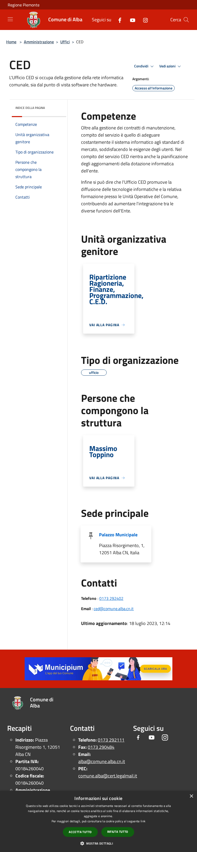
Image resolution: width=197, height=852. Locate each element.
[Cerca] (186, 20)
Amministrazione (39, 42)
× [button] (191, 796)
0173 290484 (101, 747)
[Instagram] (143, 19)
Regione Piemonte (24, 5)
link (143, 821)
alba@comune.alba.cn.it (101, 761)
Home (11, 42)
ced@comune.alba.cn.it (114, 608)
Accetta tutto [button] (80, 831)
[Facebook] (118, 19)
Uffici (65, 42)
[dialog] (98, 821)
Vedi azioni (167, 66)
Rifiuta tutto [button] (117, 831)
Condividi (141, 66)
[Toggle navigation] (10, 19)
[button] (98, 843)
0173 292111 (111, 739)
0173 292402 (111, 598)
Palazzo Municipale (118, 534)
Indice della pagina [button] (30, 107)
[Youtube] (130, 19)
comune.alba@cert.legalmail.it (107, 775)
